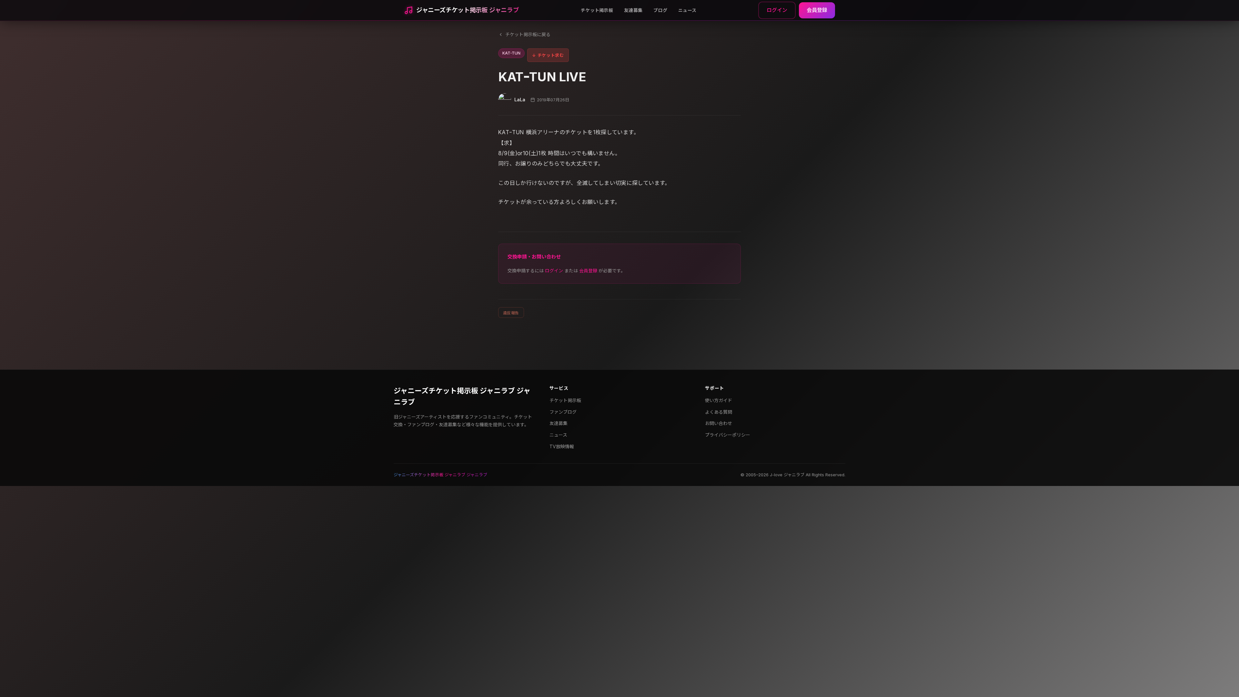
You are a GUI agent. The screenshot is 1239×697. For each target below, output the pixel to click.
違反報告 (511, 312)
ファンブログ (563, 412)
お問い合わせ (718, 423)
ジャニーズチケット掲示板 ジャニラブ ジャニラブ (462, 396)
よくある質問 (718, 412)
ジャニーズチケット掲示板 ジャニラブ (467, 10)
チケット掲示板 (597, 10)
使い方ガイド (718, 400)
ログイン (777, 10)
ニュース (687, 10)
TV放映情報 (561, 446)
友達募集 (633, 10)
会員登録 (817, 10)
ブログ (660, 10)
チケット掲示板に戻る (527, 34)
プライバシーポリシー (727, 435)
